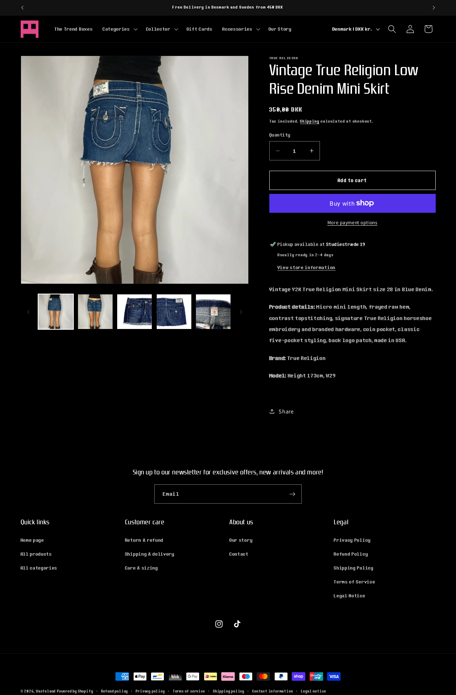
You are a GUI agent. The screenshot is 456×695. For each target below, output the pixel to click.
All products (36, 554)
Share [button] (286, 411)
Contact (239, 554)
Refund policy (114, 691)
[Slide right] (241, 312)
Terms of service (189, 691)
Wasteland (46, 691)
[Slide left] (28, 312)
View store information (307, 267)
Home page (32, 540)
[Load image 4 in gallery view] (174, 311)
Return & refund (144, 540)
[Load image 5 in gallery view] (213, 311)
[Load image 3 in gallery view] (134, 311)
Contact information (272, 691)
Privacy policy (150, 691)
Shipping (309, 120)
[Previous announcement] (22, 8)
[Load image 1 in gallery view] (55, 311)
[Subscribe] (292, 494)
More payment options (352, 222)
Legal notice (313, 691)
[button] (119, 28)
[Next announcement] (434, 8)
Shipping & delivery (150, 554)
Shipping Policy (353, 568)
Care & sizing (141, 568)
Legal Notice (349, 595)
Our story (241, 540)
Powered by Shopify (75, 691)
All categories (39, 568)
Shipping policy (228, 691)
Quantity (280, 135)
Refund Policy (351, 554)
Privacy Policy (352, 540)
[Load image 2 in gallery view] (95, 311)
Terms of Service (354, 582)
